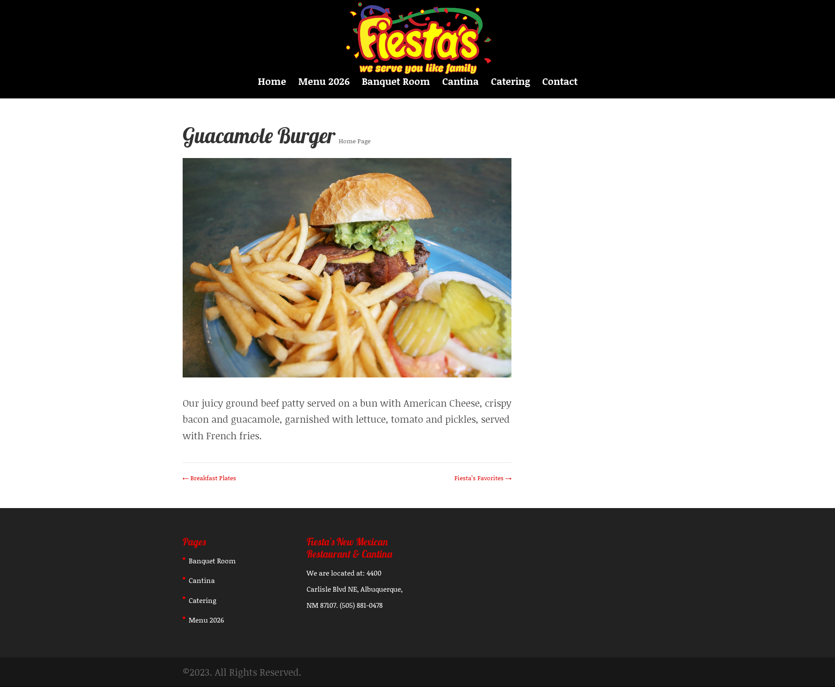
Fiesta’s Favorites (482, 477)
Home (272, 83)
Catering (510, 83)
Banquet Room (396, 83)
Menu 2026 (324, 83)
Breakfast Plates (209, 477)
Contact (560, 83)
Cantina (460, 83)
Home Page (355, 140)
